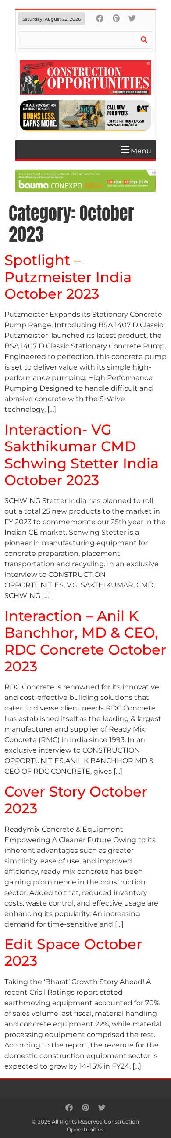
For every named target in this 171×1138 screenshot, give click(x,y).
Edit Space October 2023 (73, 952)
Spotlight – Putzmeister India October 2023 (68, 276)
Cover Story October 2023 (75, 800)
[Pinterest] (116, 18)
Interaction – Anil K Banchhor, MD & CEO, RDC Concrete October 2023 (85, 641)
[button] (89, 149)
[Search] (144, 40)
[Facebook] (100, 18)
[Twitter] (132, 18)
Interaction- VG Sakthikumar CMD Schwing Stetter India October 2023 (81, 455)
